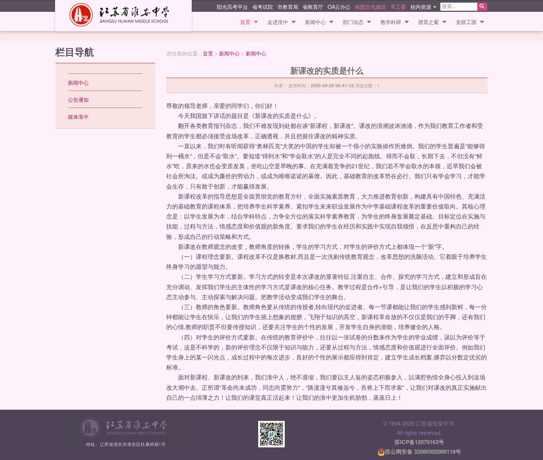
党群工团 (466, 22)
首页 (245, 22)
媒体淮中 (78, 116)
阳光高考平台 (232, 6)
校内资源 (421, 6)
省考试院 (262, 6)
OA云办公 (339, 6)
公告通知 (78, 99)
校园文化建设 (370, 6)
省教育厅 (313, 6)
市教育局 (287, 6)
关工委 (398, 6)
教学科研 (390, 22)
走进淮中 (277, 22)
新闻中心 (315, 22)
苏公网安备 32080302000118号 (423, 451)
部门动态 (353, 22)
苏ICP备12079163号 (419, 442)
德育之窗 (428, 22)
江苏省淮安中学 (123, 15)
